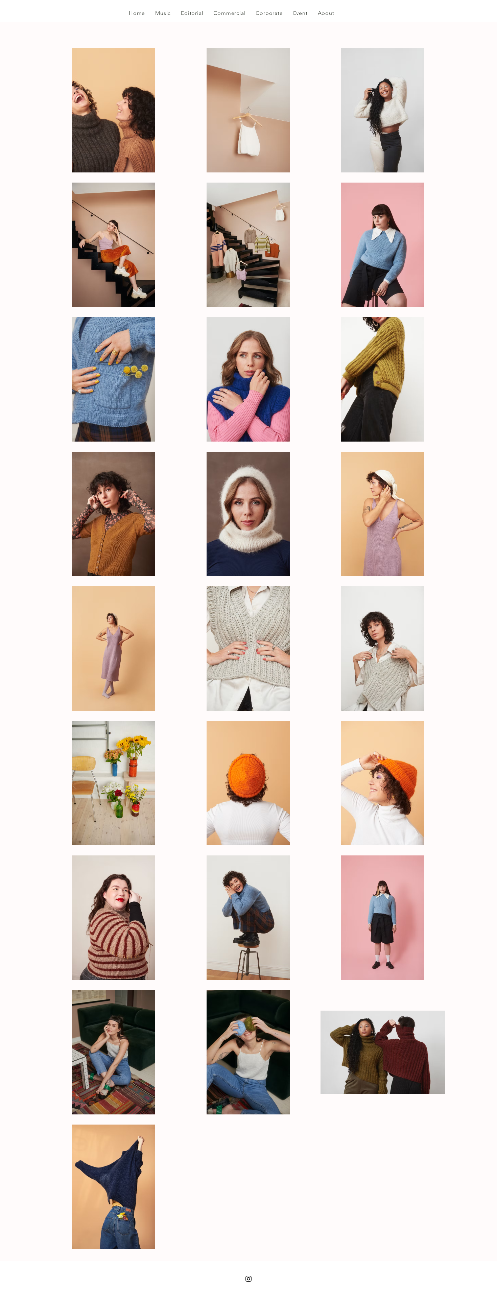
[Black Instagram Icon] (248, 1279)
